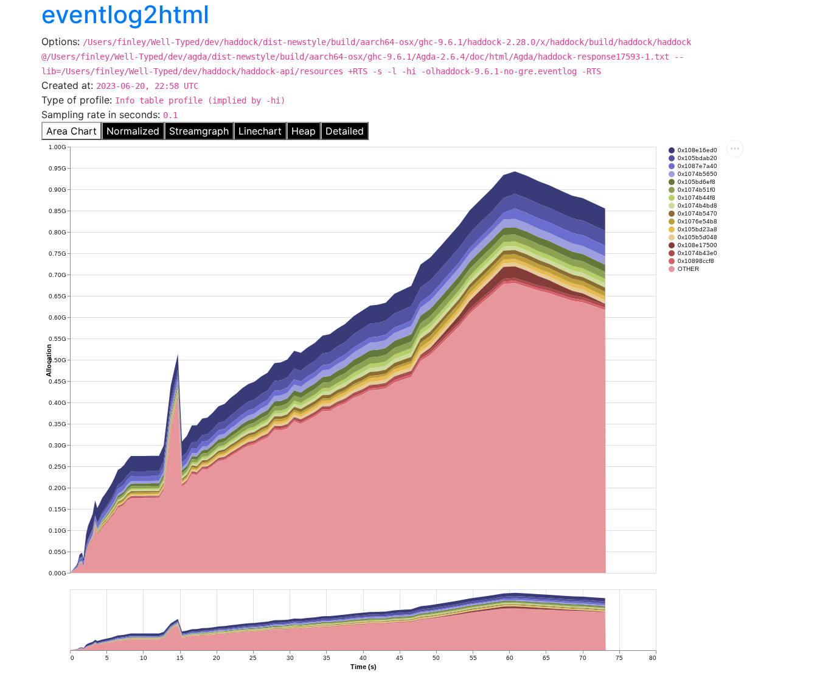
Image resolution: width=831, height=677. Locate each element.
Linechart (260, 131)
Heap (303, 131)
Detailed (344, 131)
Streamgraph (199, 131)
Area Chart (71, 131)
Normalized (132, 131)
